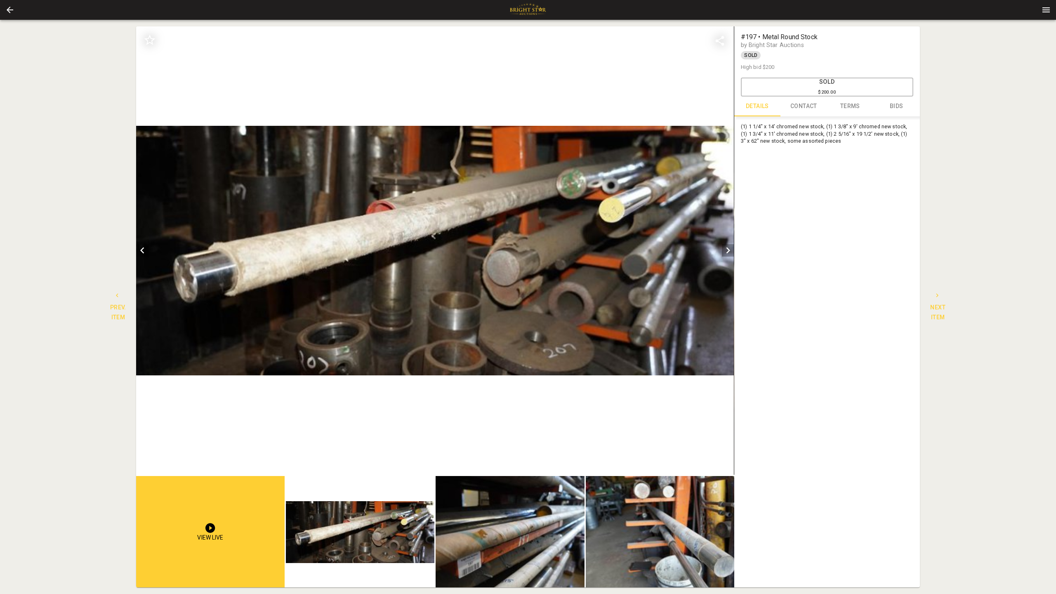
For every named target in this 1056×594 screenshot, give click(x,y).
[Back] (10, 10)
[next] (728, 250)
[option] (435, 250)
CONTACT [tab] (803, 106)
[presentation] (528, 9)
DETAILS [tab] (757, 106)
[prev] (142, 250)
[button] (10, 10)
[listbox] (435, 250)
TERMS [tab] (850, 106)
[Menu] (1046, 10)
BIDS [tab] (896, 106)
